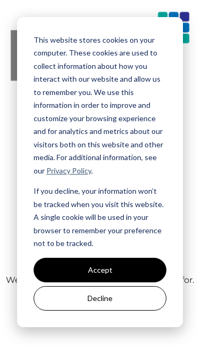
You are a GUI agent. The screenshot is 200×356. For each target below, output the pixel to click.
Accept (100, 269)
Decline (100, 298)
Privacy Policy (68, 170)
